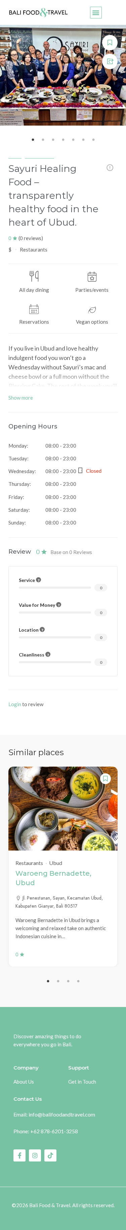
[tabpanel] (63, 867)
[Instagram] (35, 1155)
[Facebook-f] (19, 1155)
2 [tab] (58, 981)
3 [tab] (68, 981)
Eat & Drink (39, 155)
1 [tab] (48, 981)
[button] (96, 12)
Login (14, 704)
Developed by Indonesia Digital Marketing (63, 1214)
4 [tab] (78, 981)
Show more (20, 398)
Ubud (15, 155)
